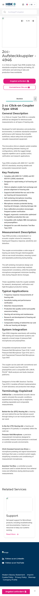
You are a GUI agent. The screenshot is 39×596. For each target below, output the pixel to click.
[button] (21, 21)
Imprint (30, 575)
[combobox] (19, 12)
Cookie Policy (7, 577)
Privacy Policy (21, 577)
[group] (19, 288)
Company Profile (10, 580)
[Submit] (4, 12)
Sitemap (31, 577)
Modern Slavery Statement (13, 575)
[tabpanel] (19, 291)
